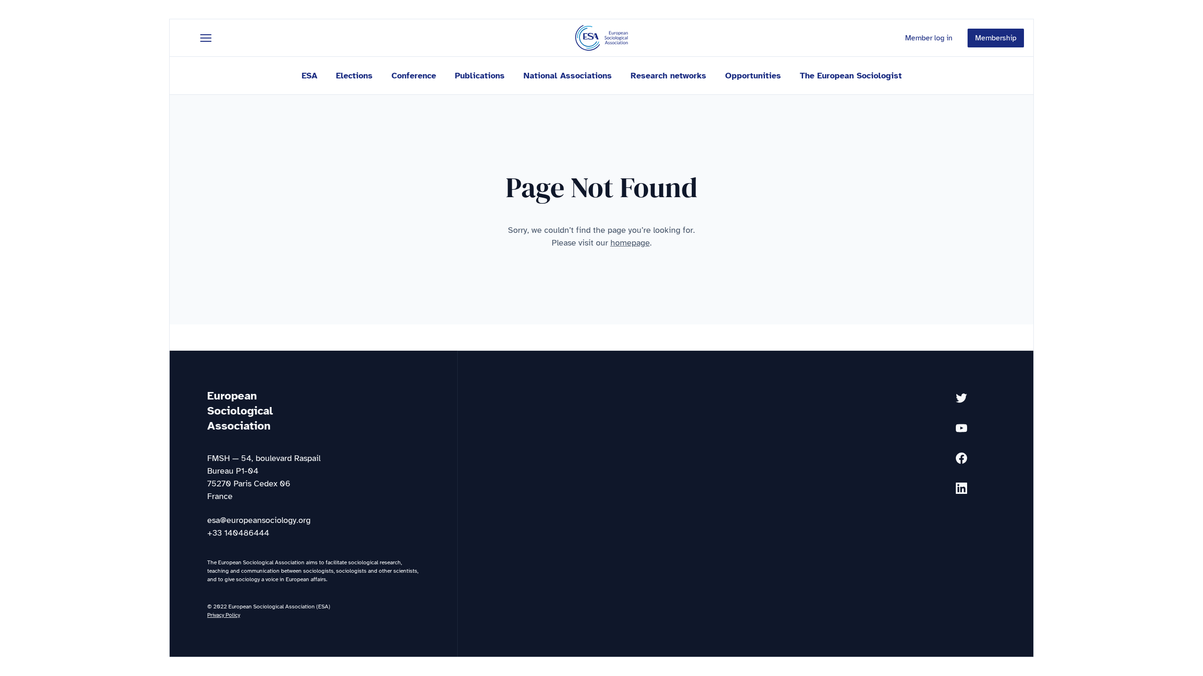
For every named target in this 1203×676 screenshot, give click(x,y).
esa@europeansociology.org (259, 520)
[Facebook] (961, 458)
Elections (354, 75)
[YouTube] (961, 428)
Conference (413, 75)
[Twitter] (961, 398)
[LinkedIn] (961, 488)
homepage (630, 243)
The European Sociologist (851, 75)
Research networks (668, 75)
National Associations (567, 75)
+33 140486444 (238, 533)
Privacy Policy (223, 615)
